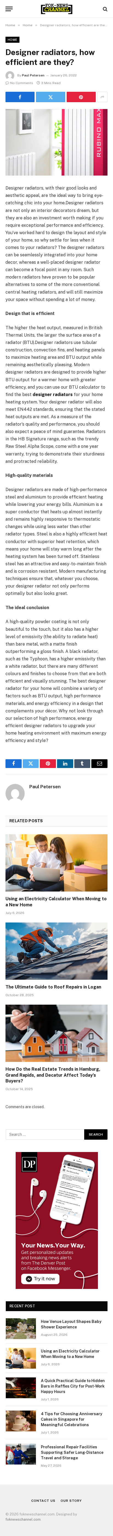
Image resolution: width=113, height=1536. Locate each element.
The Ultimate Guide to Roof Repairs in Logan (53, 987)
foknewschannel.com (23, 1519)
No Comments (21, 83)
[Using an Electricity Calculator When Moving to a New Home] (56, 863)
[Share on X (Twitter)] (50, 97)
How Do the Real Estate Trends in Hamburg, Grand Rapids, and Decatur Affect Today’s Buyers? (52, 1075)
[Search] (105, 9)
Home (12, 39)
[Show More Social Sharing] (102, 97)
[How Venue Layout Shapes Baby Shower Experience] (21, 1328)
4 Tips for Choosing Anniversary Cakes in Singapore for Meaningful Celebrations (71, 1419)
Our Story (71, 1501)
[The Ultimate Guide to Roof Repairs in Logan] (56, 951)
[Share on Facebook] (20, 97)
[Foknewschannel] (56, 9)
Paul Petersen (33, 75)
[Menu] (9, 9)
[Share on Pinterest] (81, 97)
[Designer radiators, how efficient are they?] (56, 142)
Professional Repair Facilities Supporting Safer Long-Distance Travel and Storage (72, 1452)
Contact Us (43, 1501)
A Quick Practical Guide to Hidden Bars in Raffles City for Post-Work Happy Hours (73, 1386)
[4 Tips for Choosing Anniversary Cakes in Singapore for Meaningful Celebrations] (21, 1421)
